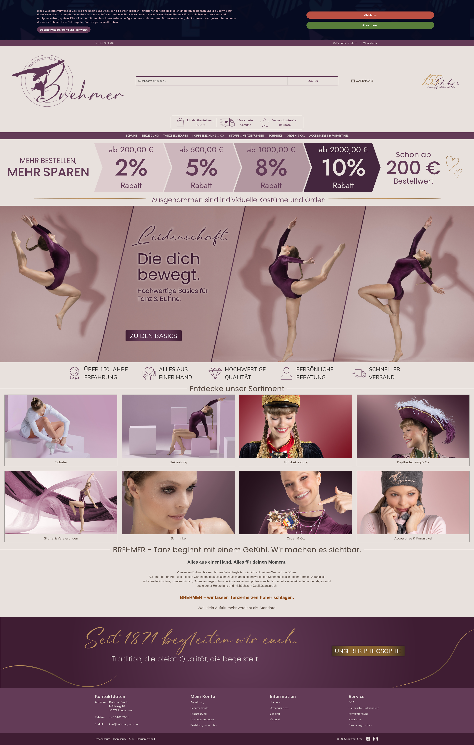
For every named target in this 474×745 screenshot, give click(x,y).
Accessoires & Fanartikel (328, 135)
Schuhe (131, 135)
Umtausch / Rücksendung (364, 708)
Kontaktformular (358, 713)
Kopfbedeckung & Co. (208, 135)
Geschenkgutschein (360, 725)
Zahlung (275, 713)
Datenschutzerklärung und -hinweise (64, 29)
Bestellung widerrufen (204, 725)
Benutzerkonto (199, 708)
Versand (275, 719)
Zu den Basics (153, 336)
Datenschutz (102, 739)
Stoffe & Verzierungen (246, 135)
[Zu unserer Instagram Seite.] (375, 739)
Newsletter (355, 719)
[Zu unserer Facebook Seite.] (368, 739)
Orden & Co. (296, 135)
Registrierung (199, 713)
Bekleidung (150, 135)
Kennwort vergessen (203, 719)
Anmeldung (197, 702)
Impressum (119, 739)
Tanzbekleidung (175, 135)
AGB (131, 739)
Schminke (275, 135)
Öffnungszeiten (279, 708)
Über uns (275, 702)
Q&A (351, 702)
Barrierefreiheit (146, 739)
